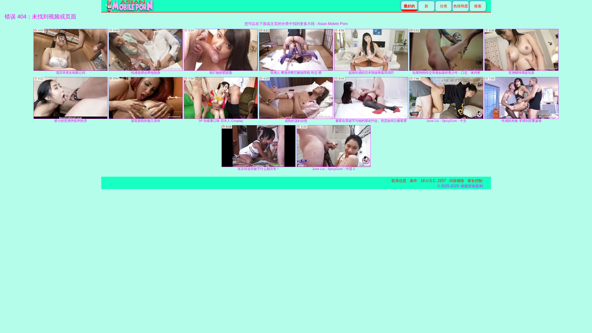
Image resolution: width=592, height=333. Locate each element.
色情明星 (460, 6)
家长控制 (475, 181)
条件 (413, 181)
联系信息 (399, 181)
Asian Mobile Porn (333, 24)
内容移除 (456, 181)
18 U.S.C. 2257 (433, 181)
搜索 (477, 6)
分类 (443, 6)
